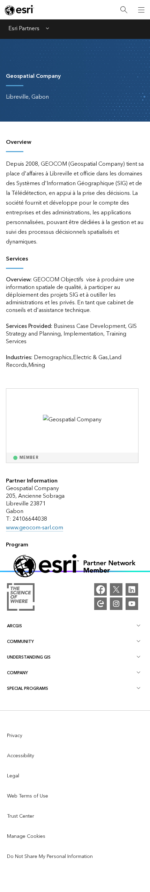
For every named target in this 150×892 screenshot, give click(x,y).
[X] (116, 589)
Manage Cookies (26, 836)
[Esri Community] (100, 603)
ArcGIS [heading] (14, 626)
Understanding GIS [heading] (29, 657)
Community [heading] (20, 641)
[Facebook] (100, 589)
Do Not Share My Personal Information (50, 856)
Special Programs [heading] (27, 688)
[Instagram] (116, 603)
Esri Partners (23, 29)
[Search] (124, 9)
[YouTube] (132, 603)
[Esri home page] (19, 10)
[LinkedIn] (132, 589)
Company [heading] (17, 673)
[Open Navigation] (141, 9)
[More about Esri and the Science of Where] (21, 598)
